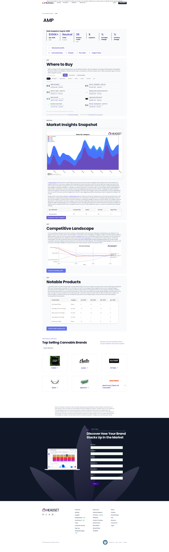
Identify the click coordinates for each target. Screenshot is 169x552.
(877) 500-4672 (92, 87)
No (121, 1)
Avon (94, 78)
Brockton (70, 78)
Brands (59, 2)
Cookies (125, 542)
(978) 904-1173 (54, 93)
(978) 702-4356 (54, 100)
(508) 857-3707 (92, 100)
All (48, 78)
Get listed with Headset (73, 114)
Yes (120, 1)
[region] (84, 96)
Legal (116, 542)
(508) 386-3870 (92, 93)
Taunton (82, 78)
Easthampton (62, 78)
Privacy (120, 542)
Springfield (54, 78)
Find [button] (65, 75)
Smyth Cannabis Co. (86, 238)
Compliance (111, 542)
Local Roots (79, 236)
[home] (48, 3)
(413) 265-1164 (92, 106)
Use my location (81, 75)
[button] (66, 2)
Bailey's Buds (88, 239)
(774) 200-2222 (54, 106)
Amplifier (95, 531)
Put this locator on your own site (95, 114)
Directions (61, 87)
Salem (76, 78)
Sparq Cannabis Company (100, 239)
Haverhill (89, 78)
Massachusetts (53, 182)
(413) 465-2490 (54, 87)
